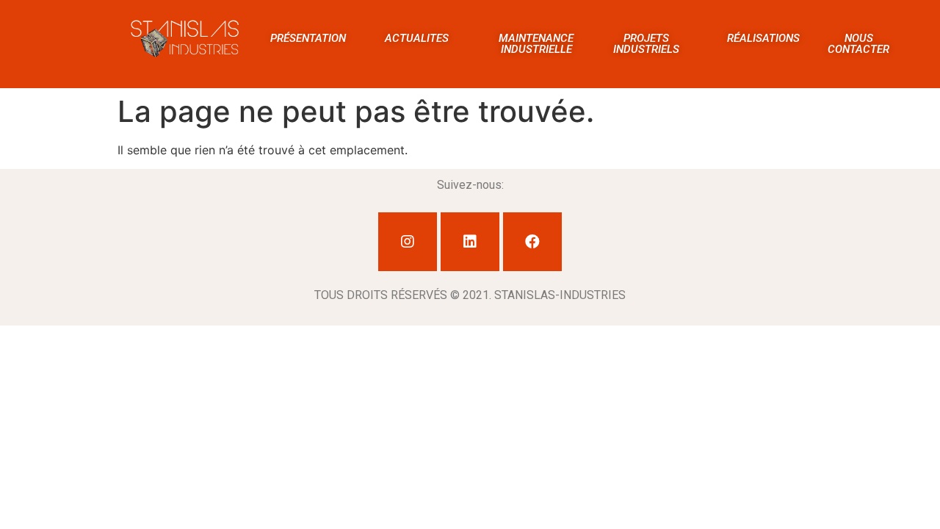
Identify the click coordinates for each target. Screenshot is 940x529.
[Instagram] (407, 241)
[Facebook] (532, 241)
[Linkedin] (470, 241)
